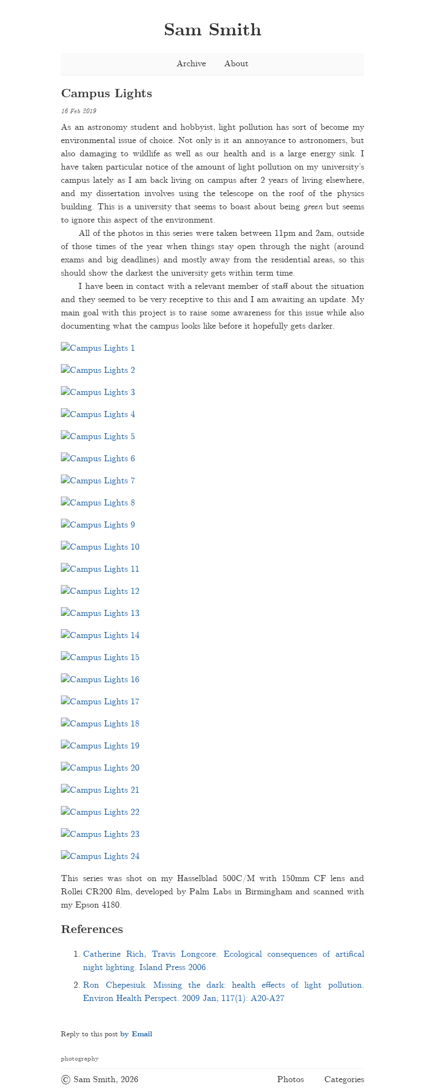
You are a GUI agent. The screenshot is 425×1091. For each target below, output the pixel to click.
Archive (191, 64)
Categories (344, 1079)
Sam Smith (212, 31)
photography (80, 1059)
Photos (290, 1079)
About (236, 64)
